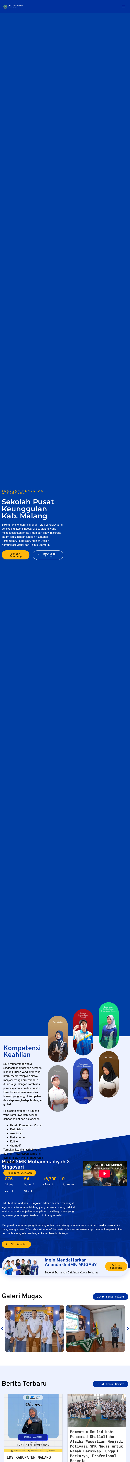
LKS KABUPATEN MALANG (29, 1457)
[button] (124, 6)
